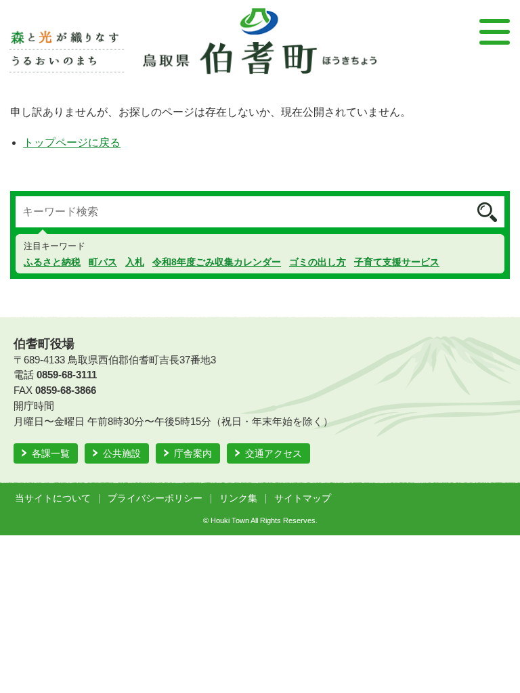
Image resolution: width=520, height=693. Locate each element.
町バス (103, 261)
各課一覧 (51, 453)
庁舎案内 (193, 453)
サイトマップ (302, 498)
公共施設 (122, 453)
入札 (134, 261)
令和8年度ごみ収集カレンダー (216, 261)
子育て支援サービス (396, 261)
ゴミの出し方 (317, 261)
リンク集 (238, 498)
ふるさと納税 (52, 261)
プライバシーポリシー (155, 498)
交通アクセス (273, 453)
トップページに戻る (72, 142)
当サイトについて (53, 498)
